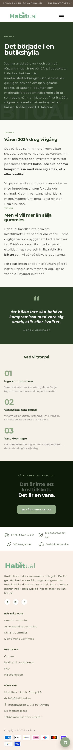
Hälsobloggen (13, 674)
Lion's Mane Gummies (19, 638)
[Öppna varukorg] (65, 742)
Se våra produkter (36, 509)
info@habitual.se (19, 698)
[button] (63, 15)
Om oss (9, 656)
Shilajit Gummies (16, 632)
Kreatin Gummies (16, 620)
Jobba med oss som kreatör (23, 717)
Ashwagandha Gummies (20, 626)
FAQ (7, 668)
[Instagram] (16, 602)
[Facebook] (7, 602)
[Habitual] (20, 565)
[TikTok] (24, 602)
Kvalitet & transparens (19, 662)
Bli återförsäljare (15, 710)
